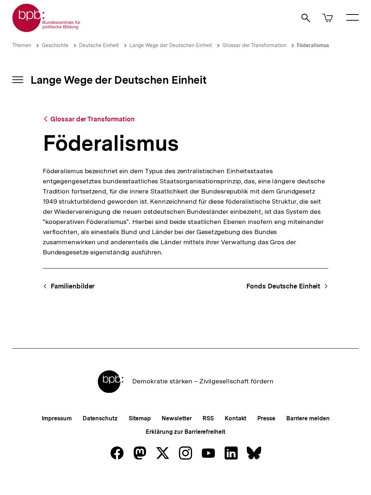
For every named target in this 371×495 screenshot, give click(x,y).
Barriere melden (308, 418)
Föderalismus (313, 45)
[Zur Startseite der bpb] (46, 30)
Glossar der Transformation (254, 45)
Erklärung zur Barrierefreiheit (185, 431)
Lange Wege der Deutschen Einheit (170, 45)
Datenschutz (100, 418)
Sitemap (140, 418)
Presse (266, 418)
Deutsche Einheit (99, 45)
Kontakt (235, 418)
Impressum (57, 418)
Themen (21, 45)
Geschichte (55, 45)
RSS (208, 418)
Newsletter (177, 418)
